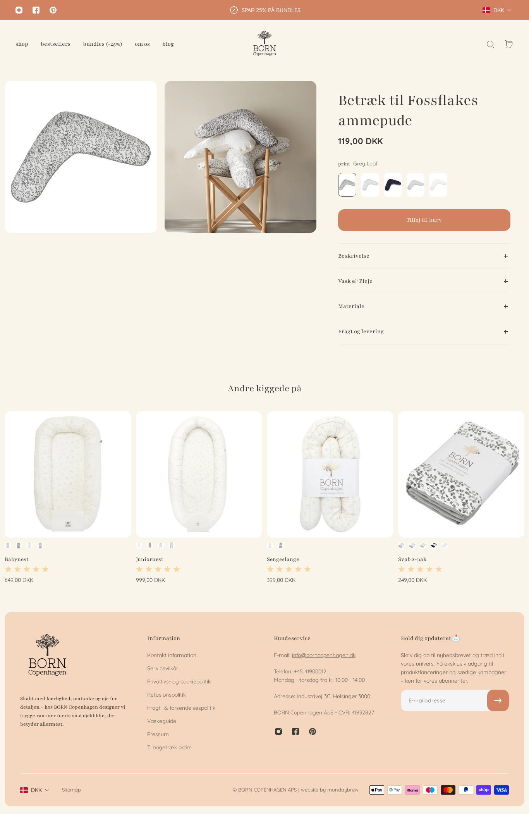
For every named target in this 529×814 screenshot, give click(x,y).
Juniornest (149, 559)
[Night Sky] (434, 545)
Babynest (17, 559)
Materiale (351, 306)
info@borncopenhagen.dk (324, 655)
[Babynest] (68, 474)
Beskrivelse (353, 256)
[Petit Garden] (29, 545)
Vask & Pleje (355, 281)
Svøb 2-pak (412, 559)
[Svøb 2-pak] (461, 474)
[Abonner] (498, 700)
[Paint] (40, 545)
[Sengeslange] (330, 474)
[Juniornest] (199, 474)
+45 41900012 (310, 671)
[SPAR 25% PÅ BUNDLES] (264, 10)
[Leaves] (412, 545)
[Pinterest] (53, 10)
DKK (36, 789)
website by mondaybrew (330, 789)
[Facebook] (36, 10)
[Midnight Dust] (8, 545)
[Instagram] (18, 10)
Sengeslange (283, 559)
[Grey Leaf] (18, 545)
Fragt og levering (361, 331)
